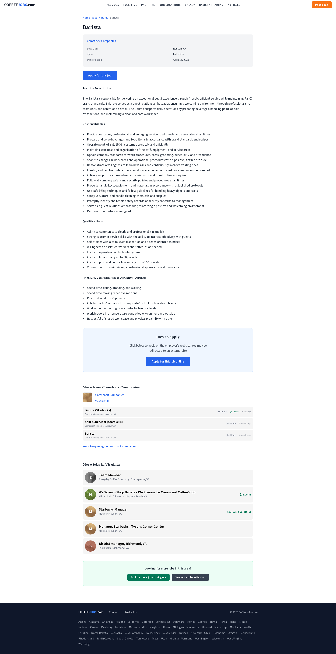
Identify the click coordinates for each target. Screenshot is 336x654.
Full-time (130, 5)
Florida (191, 622)
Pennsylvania (247, 633)
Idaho (232, 622)
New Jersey (153, 633)
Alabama (94, 622)
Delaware (178, 622)
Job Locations (170, 5)
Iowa (224, 622)
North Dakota (99, 633)
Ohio (207, 633)
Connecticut (163, 622)
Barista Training (211, 5)
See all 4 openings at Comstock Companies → (111, 446)
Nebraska (116, 633)
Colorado (147, 622)
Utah (164, 639)
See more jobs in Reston (190, 577)
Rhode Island (86, 639)
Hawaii (214, 622)
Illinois (243, 622)
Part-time (148, 5)
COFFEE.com (20, 5)
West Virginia (234, 639)
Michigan (178, 627)
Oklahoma (219, 633)
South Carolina (105, 639)
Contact (114, 612)
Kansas (94, 627)
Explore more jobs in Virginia (148, 577)
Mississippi (220, 627)
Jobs (94, 18)
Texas (155, 639)
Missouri (207, 627)
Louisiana (120, 627)
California (133, 622)
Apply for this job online (168, 361)
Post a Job (321, 5)
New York (196, 633)
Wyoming (84, 644)
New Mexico (169, 633)
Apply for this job (99, 75)
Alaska (82, 622)
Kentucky (106, 627)
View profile (102, 401)
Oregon (232, 633)
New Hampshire (134, 633)
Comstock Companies (101, 41)
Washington (202, 639)
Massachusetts (138, 627)
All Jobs (113, 5)
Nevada (183, 633)
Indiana (82, 627)
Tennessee (142, 639)
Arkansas (107, 622)
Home (86, 18)
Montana (235, 627)
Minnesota (192, 627)
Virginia (103, 18)
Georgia (202, 622)
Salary (190, 5)
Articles (234, 5)
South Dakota (125, 639)
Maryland (154, 627)
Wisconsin (218, 639)
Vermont (186, 639)
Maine (166, 627)
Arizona (120, 622)
